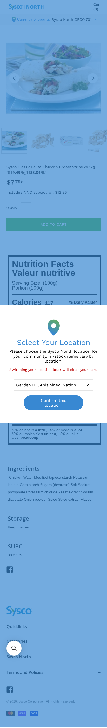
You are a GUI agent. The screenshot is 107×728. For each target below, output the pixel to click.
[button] (14, 648)
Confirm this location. (53, 403)
